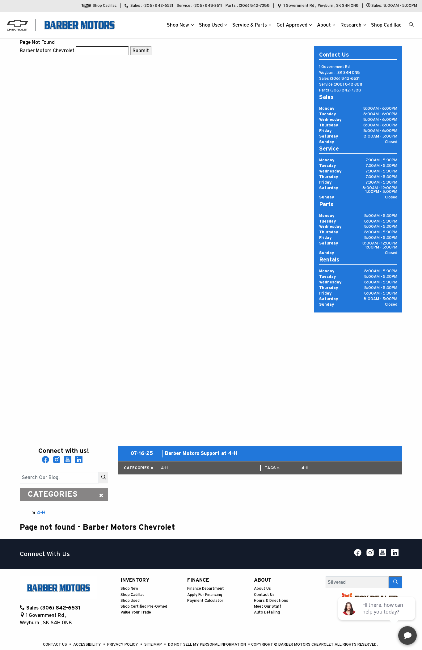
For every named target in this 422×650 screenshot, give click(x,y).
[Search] (103, 477)
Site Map (153, 645)
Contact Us (264, 595)
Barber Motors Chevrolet (47, 50)
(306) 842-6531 (345, 79)
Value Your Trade (135, 612)
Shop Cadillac (132, 595)
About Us (262, 589)
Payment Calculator (205, 601)
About (263, 580)
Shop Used (130, 601)
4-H (41, 512)
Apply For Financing (204, 595)
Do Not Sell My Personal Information (207, 645)
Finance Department (205, 589)
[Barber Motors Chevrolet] (79, 24)
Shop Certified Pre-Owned (143, 607)
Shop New (129, 589)
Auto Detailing (267, 612)
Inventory (135, 580)
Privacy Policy (123, 645)
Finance (198, 580)
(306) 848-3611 (348, 85)
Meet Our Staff (267, 607)
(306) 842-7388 (345, 90)
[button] (179, 25)
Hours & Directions (271, 601)
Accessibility (87, 645)
